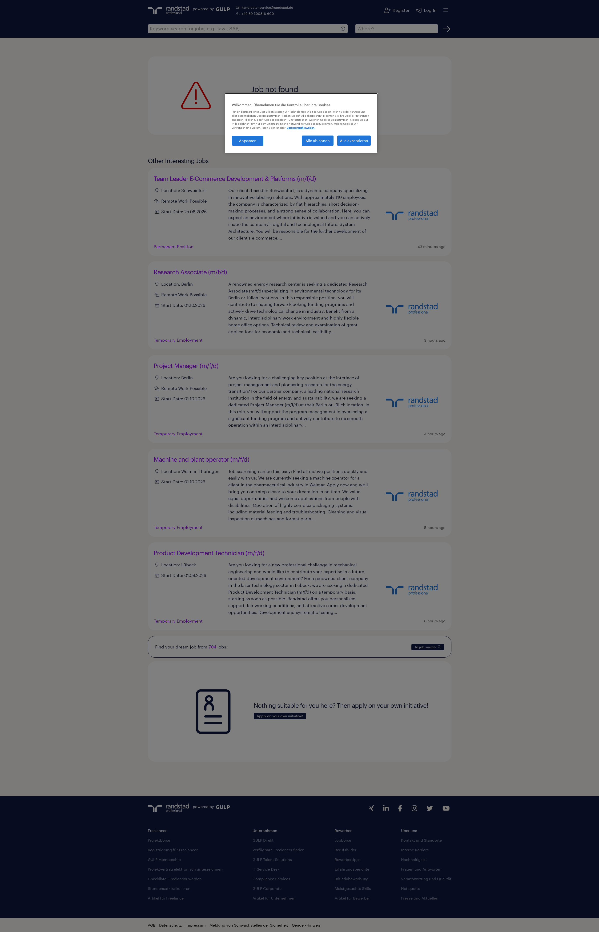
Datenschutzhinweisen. (301, 127)
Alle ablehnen (318, 140)
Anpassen (248, 140)
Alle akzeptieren (354, 140)
